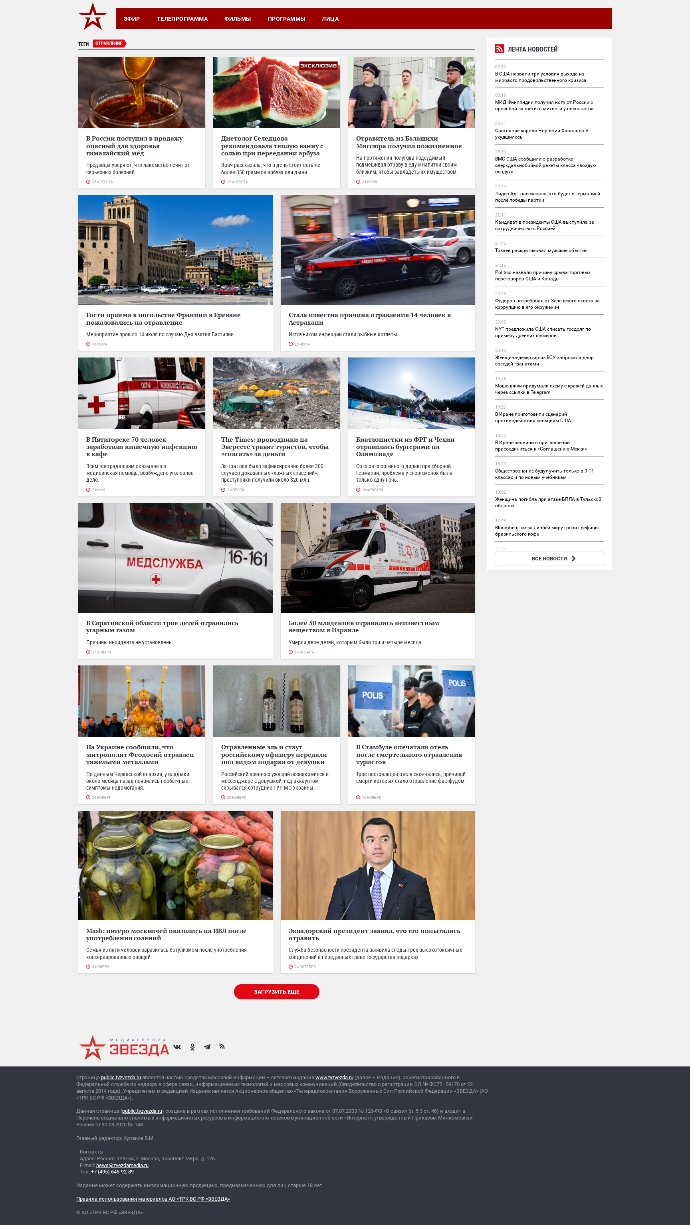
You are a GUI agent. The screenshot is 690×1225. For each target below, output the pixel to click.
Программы (286, 19)
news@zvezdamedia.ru (122, 1165)
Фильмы (237, 19)
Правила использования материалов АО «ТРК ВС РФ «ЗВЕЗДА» (153, 1199)
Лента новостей (533, 49)
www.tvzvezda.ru (334, 1077)
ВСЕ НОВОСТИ (549, 559)
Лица (330, 19)
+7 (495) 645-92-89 (112, 1172)
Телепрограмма (182, 19)
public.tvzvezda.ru (121, 1077)
